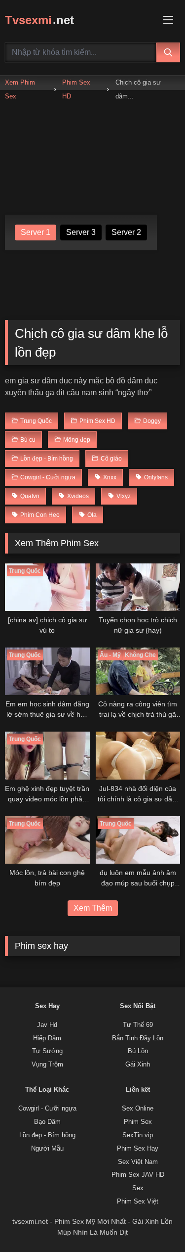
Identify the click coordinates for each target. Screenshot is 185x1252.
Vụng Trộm (47, 1064)
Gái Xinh (137, 1064)
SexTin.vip (137, 1135)
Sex (138, 1188)
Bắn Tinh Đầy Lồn (137, 1038)
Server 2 (126, 232)
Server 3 (81, 232)
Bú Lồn (138, 1051)
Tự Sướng (47, 1051)
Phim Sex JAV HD (137, 1174)
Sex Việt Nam (138, 1162)
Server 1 (35, 232)
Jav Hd (47, 1024)
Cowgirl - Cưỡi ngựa (47, 1108)
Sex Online (137, 1108)
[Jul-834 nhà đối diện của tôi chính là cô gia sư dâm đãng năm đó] (138, 755)
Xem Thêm (93, 908)
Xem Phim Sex (20, 89)
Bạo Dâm (47, 1121)
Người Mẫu (47, 1148)
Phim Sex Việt (137, 1201)
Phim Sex (138, 1121)
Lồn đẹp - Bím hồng (47, 1135)
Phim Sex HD (76, 89)
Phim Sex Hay (137, 1148)
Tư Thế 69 (138, 1024)
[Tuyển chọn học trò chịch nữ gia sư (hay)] (138, 587)
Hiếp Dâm (47, 1038)
